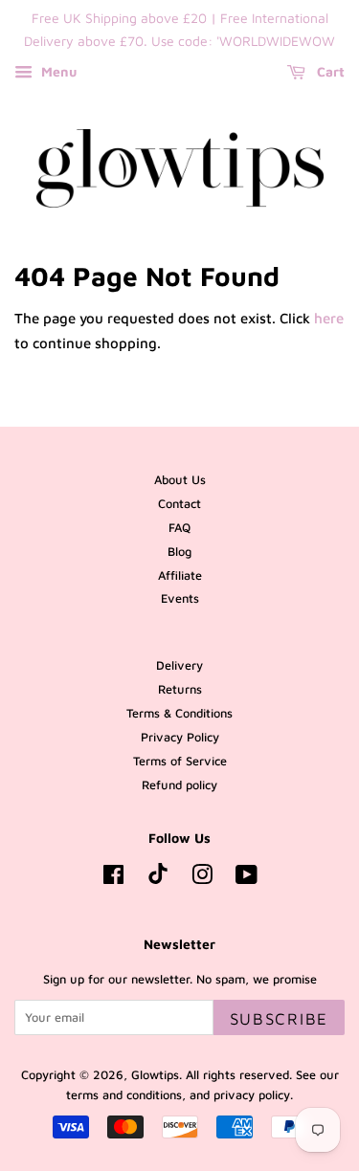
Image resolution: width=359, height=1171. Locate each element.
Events (180, 598)
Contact (179, 504)
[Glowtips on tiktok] (157, 880)
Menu (57, 71)
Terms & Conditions (179, 713)
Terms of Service (180, 761)
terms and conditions (124, 1095)
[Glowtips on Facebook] (113, 879)
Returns (180, 689)
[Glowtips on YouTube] (247, 879)
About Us (180, 480)
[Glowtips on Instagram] (202, 879)
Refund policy (179, 785)
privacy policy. (253, 1095)
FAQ (179, 527)
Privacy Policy (180, 737)
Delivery (179, 665)
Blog (179, 551)
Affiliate (180, 575)
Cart (329, 71)
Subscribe (279, 1018)
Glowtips (155, 1075)
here (329, 318)
